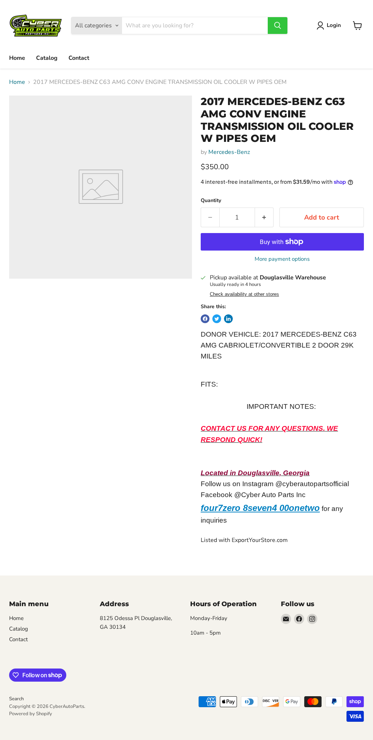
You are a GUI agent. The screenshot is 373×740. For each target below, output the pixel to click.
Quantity (211, 201)
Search (16, 699)
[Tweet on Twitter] (216, 318)
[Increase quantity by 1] (264, 218)
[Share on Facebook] (205, 318)
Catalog (47, 58)
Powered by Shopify (30, 713)
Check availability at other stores (244, 294)
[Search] (277, 25)
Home (17, 58)
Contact (78, 58)
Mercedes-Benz (229, 152)
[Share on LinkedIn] (228, 318)
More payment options (282, 259)
